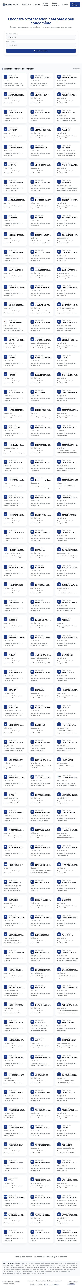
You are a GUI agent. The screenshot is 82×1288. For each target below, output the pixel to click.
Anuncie (65, 4)
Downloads (36, 4)
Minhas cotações (46, 4)
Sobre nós (31, 1281)
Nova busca (76, 69)
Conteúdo (16, 4)
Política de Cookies (36, 1284)
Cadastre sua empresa (52, 1284)
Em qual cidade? (10, 41)
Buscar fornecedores (41, 51)
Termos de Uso (42, 1273)
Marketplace (26, 4)
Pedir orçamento (75, 4)
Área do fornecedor (55, 4)
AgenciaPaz (71, 1284)
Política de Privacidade (54, 1281)
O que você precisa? (11, 33)
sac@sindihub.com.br (24, 1257)
